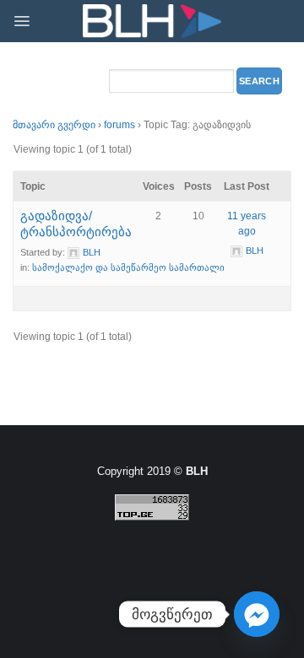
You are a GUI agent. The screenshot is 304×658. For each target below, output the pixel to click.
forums (119, 125)
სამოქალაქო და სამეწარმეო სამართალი (128, 267)
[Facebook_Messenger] (257, 614)
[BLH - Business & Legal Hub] (152, 21)
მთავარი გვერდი (54, 125)
